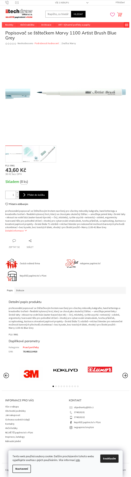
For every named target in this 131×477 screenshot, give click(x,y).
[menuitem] (9, 25)
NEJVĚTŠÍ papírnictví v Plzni (19, 432)
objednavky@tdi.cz (84, 407)
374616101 (79, 412)
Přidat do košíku (36, 194)
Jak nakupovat (12, 415)
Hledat (78, 14)
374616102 (79, 417)
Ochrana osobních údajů (17, 419)
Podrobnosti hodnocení (47, 43)
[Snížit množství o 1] (17, 197)
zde (78, 460)
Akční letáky (11, 428)
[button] (53, 386)
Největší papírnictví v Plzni (87, 422)
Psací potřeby (31, 347)
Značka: (68, 43)
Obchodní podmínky (15, 411)
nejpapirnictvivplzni (84, 427)
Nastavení (21, 469)
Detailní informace (14, 231)
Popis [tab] (10, 290)
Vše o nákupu (62, 2)
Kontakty (9, 424)
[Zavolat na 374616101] (10, 2)
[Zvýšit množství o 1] (17, 193)
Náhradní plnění (13, 441)
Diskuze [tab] (20, 290)
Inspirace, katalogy (15, 437)
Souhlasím (109, 458)
